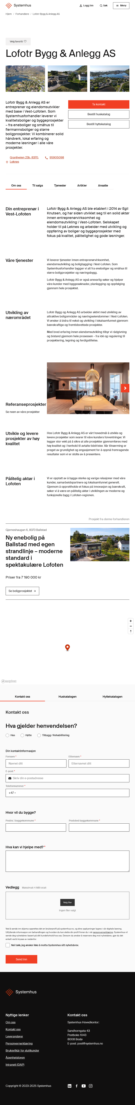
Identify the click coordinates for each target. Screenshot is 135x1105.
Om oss (10, 1022)
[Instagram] (91, 1086)
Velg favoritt (16, 41)
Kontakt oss (13, 1029)
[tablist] (67, 697)
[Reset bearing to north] (130, 631)
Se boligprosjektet (20, 591)
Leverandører (14, 1036)
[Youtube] (84, 1086)
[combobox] (105, 6)
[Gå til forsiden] (18, 6)
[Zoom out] (130, 626)
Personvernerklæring (19, 1043)
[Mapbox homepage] (9, 681)
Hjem (9, 14)
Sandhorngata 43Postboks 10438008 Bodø (79, 1035)
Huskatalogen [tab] (67, 696)
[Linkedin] (70, 1086)
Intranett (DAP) (15, 1065)
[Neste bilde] (125, 388)
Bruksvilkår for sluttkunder (22, 1050)
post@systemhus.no (90, 1043)
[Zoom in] (130, 621)
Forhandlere (22, 14)
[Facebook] (77, 1086)
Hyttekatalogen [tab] (112, 696)
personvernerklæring (103, 932)
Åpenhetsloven (15, 1057)
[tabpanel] (67, 837)
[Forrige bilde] (51, 388)
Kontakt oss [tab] (22, 696)
